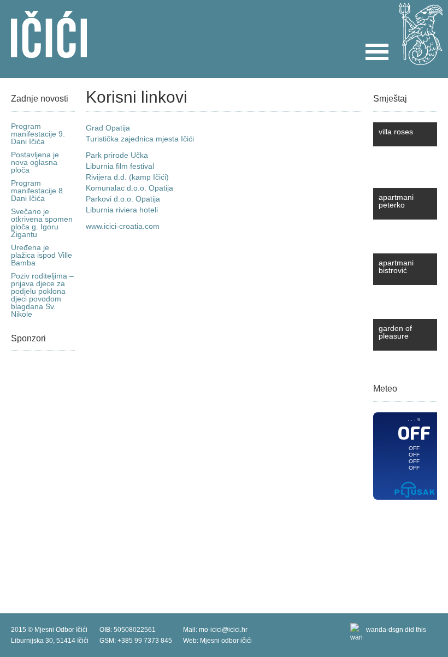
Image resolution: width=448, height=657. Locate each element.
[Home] (49, 53)
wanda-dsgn (384, 630)
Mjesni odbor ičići (226, 640)
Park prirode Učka (117, 155)
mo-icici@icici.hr (223, 630)
